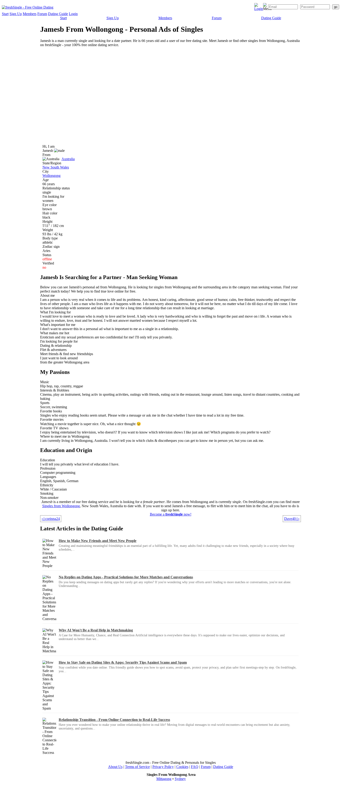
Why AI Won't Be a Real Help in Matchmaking (96, 630)
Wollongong (51, 176)
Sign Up (16, 14)
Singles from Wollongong (61, 506)
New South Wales (55, 167)
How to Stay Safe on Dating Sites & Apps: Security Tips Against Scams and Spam (123, 662)
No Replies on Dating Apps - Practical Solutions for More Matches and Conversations (126, 577)
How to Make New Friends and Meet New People (97, 541)
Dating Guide (58, 14)
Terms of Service (137, 767)
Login (73, 14)
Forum (42, 14)
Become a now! (170, 514)
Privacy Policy (163, 767)
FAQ (194, 767)
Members (29, 14)
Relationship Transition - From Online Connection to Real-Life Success (114, 720)
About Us (115, 767)
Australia (68, 159)
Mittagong (163, 779)
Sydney (180, 779)
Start (5, 14)
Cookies (182, 767)
